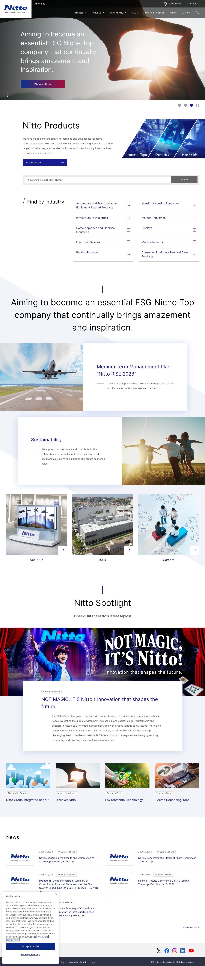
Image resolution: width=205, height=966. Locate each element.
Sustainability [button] (116, 12)
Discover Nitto (42, 84)
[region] (30, 928)
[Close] (56, 894)
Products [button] (78, 12)
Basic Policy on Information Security (70, 962)
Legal (93, 962)
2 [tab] (185, 105)
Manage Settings (30, 954)
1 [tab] (179, 105)
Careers (186, 12)
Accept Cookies (30, 946)
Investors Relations (154, 12)
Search (184, 179)
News (173, 12)
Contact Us (193, 3)
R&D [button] (134, 12)
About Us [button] (96, 12)
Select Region (175, 3)
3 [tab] (191, 105)
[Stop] (197, 105)
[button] (197, 12)
